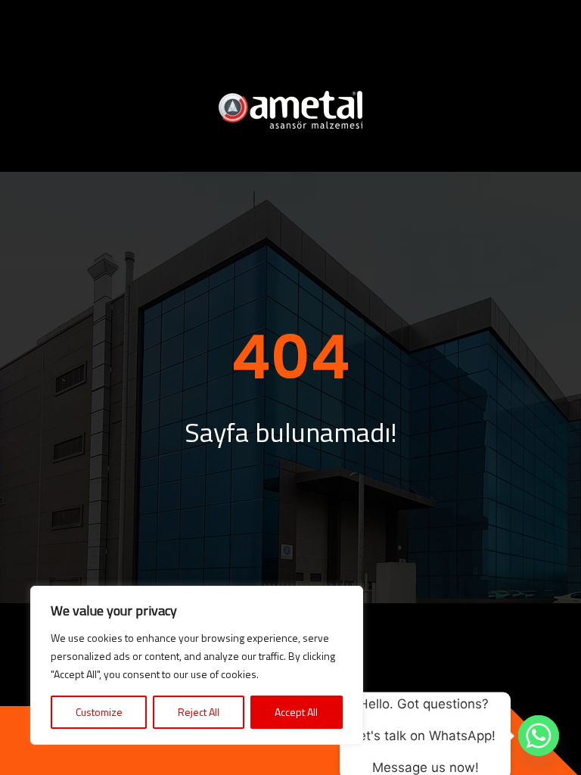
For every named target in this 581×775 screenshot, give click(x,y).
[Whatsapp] (538, 735)
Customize (99, 712)
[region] (196, 665)
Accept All (296, 712)
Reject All (198, 712)
